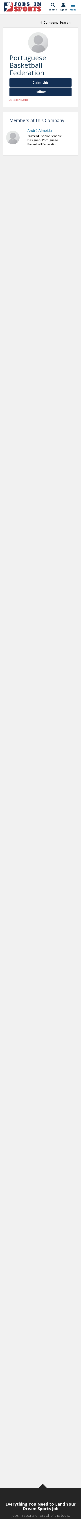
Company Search (56, 22)
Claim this (40, 82)
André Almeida (39, 130)
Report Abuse (20, 99)
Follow (41, 92)
